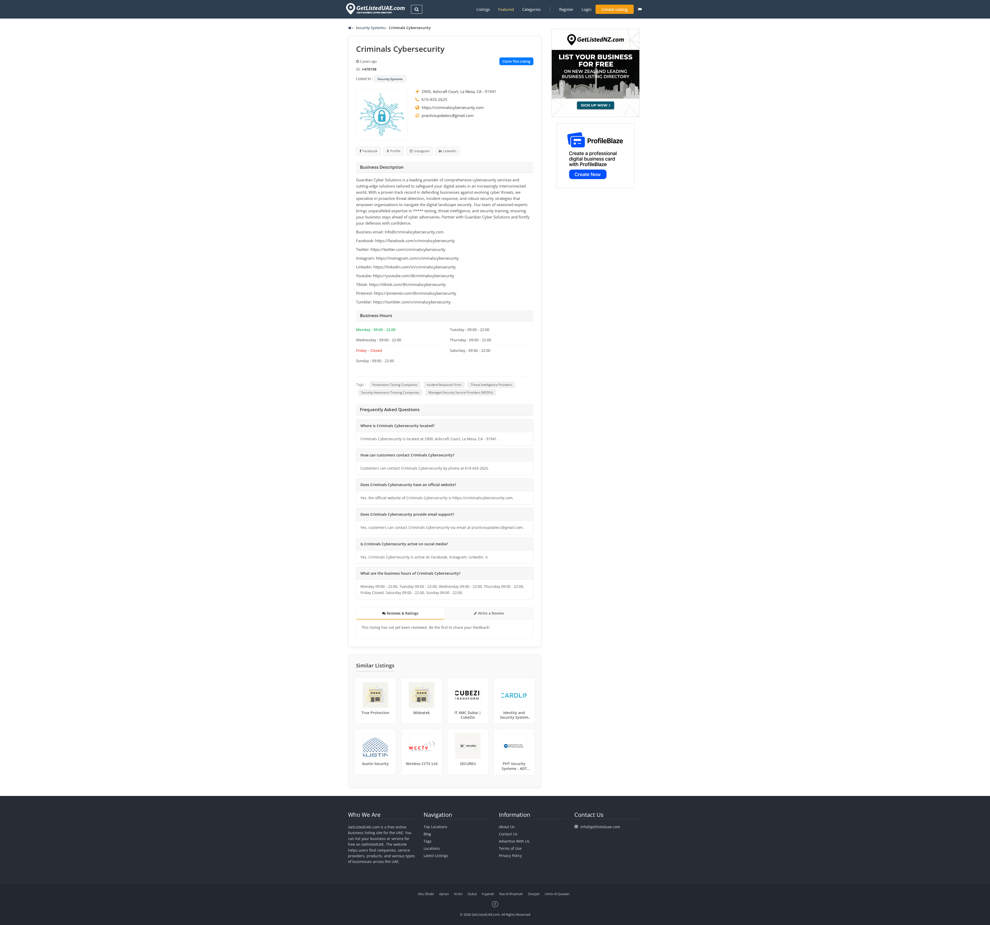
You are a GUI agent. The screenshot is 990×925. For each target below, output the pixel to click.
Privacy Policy (510, 855)
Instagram (422, 151)
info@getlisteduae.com (600, 826)
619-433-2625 (434, 99)
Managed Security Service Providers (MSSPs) (460, 392)
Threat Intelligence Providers (491, 385)
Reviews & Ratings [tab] (402, 613)
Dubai (472, 894)
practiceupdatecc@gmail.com (448, 115)
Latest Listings (436, 855)
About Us (507, 826)
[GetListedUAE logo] (375, 9)
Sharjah (534, 894)
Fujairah (488, 894)
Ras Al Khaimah (511, 894)
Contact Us (508, 833)
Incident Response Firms (444, 385)
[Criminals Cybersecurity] (382, 114)
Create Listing (615, 9)
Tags (428, 841)
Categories (531, 9)
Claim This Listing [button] (516, 61)
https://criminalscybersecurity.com (453, 107)
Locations (432, 848)
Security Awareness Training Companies (390, 392)
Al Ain (458, 894)
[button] (640, 9)
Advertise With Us (514, 841)
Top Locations (435, 826)
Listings (483, 9)
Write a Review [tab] (490, 613)
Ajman (444, 894)
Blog (427, 833)
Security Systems (370, 27)
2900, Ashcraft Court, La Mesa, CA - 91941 (459, 91)
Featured (506, 9)
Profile (395, 151)
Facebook (369, 151)
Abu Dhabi (426, 894)
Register (566, 9)
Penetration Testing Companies (394, 385)
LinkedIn (449, 151)
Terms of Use (510, 848)
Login (586, 9)
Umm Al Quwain (557, 894)
